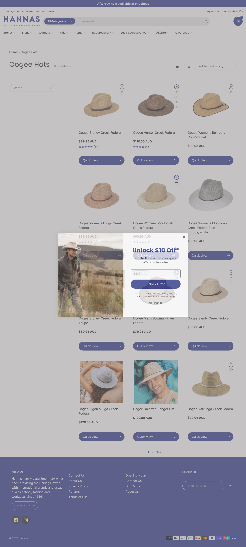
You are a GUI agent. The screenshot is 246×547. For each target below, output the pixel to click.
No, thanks (155, 301)
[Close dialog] (184, 236)
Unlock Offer (155, 283)
